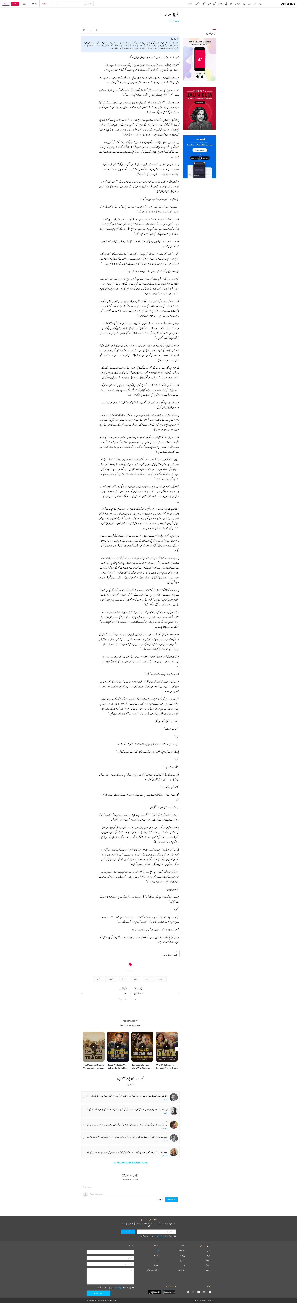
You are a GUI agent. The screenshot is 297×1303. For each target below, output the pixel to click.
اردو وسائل (156, 1266)
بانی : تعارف (181, 1256)
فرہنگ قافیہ (156, 1256)
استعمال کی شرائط (202, 1300)
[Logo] (288, 4)
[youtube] (198, 1292)
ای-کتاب (237, 4)
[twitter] (204, 1292)
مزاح (123, 979)
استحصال (98, 979)
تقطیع (204, 4)
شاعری (220, 4)
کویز (214, 4)
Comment (171, 1199)
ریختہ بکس (207, 1271)
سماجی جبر (160, 979)
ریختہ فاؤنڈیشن (181, 1251)
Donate (6, 4)
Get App (15, 4)
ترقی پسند (111, 979)
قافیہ (209, 4)
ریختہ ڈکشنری (207, 1261)
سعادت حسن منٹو (174, 21)
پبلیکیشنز (190, 4)
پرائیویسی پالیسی (160, 1236)
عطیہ (158, 1251)
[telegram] (188, 1292)
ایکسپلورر (197, 4)
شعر (255, 4)
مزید (184, 4)
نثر (231, 4)
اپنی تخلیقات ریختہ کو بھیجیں (152, 1271)
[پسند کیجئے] (84, 30)
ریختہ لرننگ (207, 1266)
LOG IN (34, 4)
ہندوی (208, 1251)
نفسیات (148, 979)
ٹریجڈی (135, 979)
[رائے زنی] (96, 30)
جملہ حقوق (196, 1300)
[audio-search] (57, 3)
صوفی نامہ (208, 1256)
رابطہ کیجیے (182, 1261)
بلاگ (226, 4)
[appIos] (154, 1292)
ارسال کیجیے (96, 1293)
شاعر (260, 4)
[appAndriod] (168, 1292)
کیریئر (183, 1266)
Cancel (160, 1199)
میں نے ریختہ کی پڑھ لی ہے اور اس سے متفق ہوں (156, 1236)
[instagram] (193, 1292)
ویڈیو (244, 4)
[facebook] (209, 1292)
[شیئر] (90, 30)
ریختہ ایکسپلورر (181, 1271)
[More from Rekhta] (24, 4)
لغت (249, 4)
